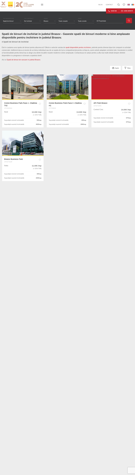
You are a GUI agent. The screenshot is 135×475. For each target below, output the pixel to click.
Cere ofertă (128, 11)
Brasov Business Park (13, 159)
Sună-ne (114, 11)
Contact (109, 4)
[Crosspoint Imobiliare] (17, 4)
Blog (101, 4)
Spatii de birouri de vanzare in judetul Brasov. (24, 60)
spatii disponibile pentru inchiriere (78, 47)
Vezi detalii (23, 87)
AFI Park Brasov (100, 103)
